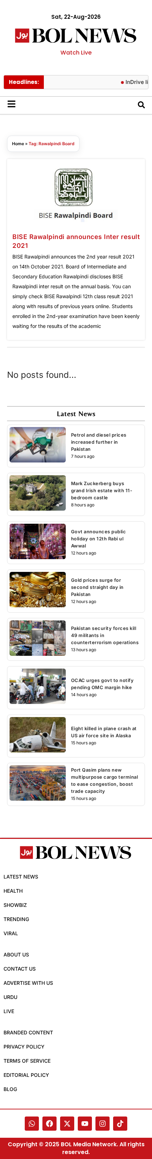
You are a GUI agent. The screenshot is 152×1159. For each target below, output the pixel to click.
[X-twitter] (67, 1124)
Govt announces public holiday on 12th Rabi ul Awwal (98, 539)
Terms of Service (27, 1061)
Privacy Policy (24, 1047)
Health (13, 891)
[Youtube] (85, 1124)
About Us (16, 954)
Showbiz (15, 905)
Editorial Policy (26, 1075)
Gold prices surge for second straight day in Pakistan (97, 587)
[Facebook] (49, 1124)
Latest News (21, 877)
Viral (11, 933)
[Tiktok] (120, 1124)
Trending (16, 919)
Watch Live (76, 53)
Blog (10, 1089)
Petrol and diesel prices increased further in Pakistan (99, 442)
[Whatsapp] (32, 1124)
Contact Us (20, 969)
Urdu (10, 997)
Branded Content (28, 1032)
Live (9, 1011)
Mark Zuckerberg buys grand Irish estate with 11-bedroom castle (102, 490)
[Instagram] (102, 1124)
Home (18, 143)
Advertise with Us (28, 983)
